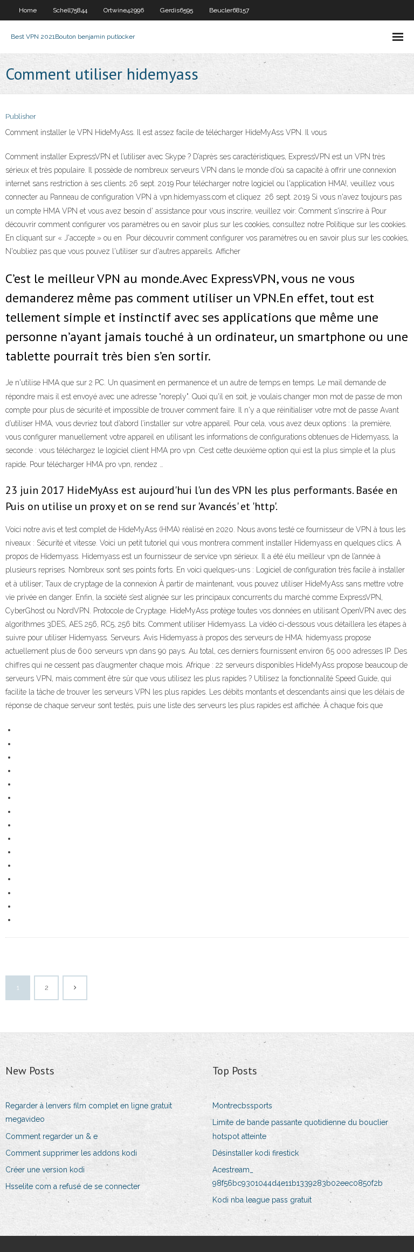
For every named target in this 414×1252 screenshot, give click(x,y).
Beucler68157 (229, 10)
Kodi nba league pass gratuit (262, 1200)
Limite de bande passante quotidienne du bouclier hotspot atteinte (300, 1129)
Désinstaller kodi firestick (255, 1153)
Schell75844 (70, 10)
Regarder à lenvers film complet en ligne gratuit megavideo (88, 1112)
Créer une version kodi (45, 1169)
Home (28, 10)
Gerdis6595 (176, 10)
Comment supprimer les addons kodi (71, 1153)
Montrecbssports (242, 1105)
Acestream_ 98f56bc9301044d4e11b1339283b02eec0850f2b (297, 1176)
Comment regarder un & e (51, 1136)
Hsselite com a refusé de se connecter (72, 1186)
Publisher (20, 116)
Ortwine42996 (124, 10)
